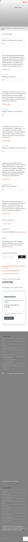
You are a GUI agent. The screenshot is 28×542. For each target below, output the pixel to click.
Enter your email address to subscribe (11, 306)
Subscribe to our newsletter (8, 354)
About (3, 343)
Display (4, 503)
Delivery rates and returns (10, 359)
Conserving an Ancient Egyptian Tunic (11, 270)
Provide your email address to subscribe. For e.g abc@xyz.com (13, 314)
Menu (24, 2)
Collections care (6, 494)
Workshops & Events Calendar (9, 365)
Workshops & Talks (6, 509)
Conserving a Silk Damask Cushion (10, 273)
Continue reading (6, 69)
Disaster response (6, 497)
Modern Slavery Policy (7, 517)
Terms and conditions (9, 362)
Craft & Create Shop (7, 357)
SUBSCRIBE (9, 318)
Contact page (22, 232)
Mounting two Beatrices (9, 77)
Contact (4, 351)
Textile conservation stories (8, 348)
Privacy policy (5, 511)
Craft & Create (5, 368)
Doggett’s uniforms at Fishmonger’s (12, 111)
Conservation (5, 506)
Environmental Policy (7, 514)
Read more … (10, 246)
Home (3, 340)
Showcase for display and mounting (12, 40)
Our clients (4, 346)
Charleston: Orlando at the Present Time (14, 148)
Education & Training (7, 500)
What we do (5, 491)
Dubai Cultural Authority (9, 186)
